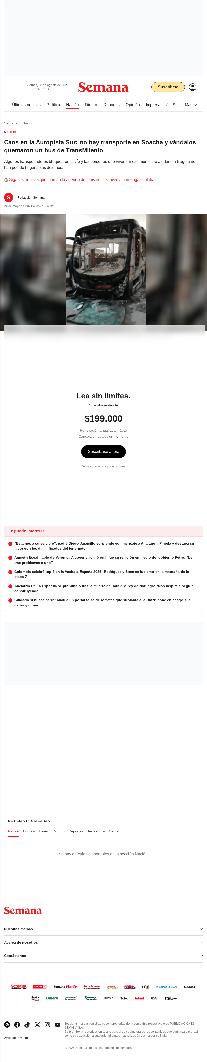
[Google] (7, 1024)
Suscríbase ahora (103, 451)
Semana (10, 123)
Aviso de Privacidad (23, 1038)
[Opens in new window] (17, 1024)
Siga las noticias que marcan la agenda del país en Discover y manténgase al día (81, 179)
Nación (28, 123)
